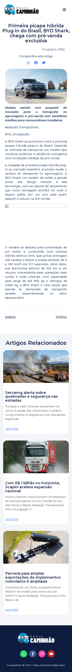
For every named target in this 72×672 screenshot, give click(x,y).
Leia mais (11, 428)
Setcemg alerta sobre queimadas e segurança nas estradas (31, 396)
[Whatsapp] (23, 653)
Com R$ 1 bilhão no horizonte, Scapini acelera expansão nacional (32, 487)
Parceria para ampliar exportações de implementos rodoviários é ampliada (33, 577)
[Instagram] (42, 653)
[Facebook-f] (32, 653)
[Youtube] (51, 653)
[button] (64, 9)
